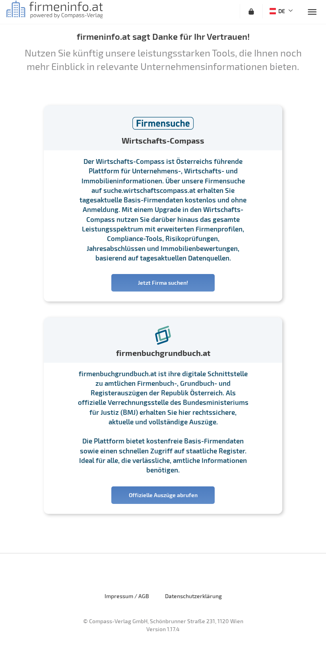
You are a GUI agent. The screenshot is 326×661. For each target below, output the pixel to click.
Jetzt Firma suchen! (163, 282)
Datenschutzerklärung (193, 596)
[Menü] (312, 12)
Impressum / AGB (127, 596)
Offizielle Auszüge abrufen (163, 495)
